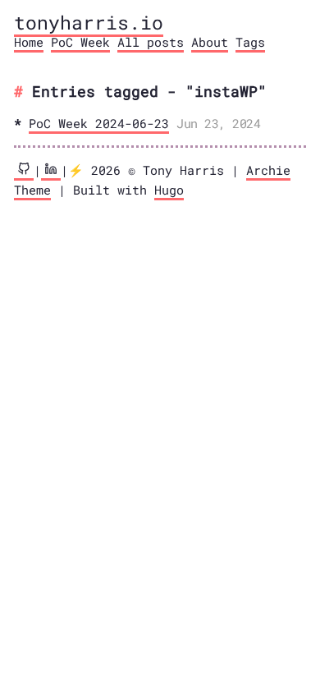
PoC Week (80, 42)
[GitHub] (24, 171)
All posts (150, 42)
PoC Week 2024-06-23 (99, 123)
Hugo (169, 189)
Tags (250, 42)
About (209, 42)
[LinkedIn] (51, 171)
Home (28, 42)
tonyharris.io (88, 22)
